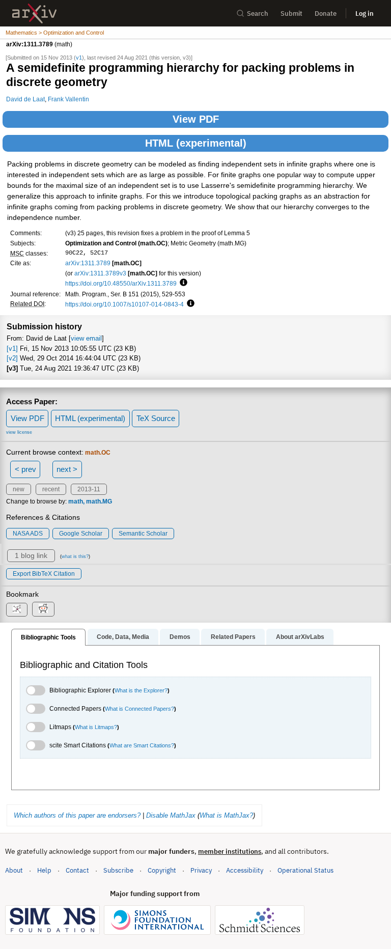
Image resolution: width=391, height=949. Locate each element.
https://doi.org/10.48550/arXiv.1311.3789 (121, 283)
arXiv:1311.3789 (87, 263)
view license (19, 432)
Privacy (201, 870)
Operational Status (305, 870)
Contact (77, 870)
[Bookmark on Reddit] (43, 609)
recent (51, 489)
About (14, 870)
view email (86, 338)
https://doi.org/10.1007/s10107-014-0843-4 (124, 304)
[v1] (12, 348)
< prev (25, 469)
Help (44, 870)
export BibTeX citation (44, 573)
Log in (364, 13)
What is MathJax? (226, 815)
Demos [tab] (180, 636)
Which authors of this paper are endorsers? (77, 815)
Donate (326, 13)
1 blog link (31, 555)
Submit (291, 13)
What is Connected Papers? (139, 709)
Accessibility (244, 870)
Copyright (162, 870)
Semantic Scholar (143, 533)
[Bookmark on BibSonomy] (16, 610)
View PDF (196, 119)
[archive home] (34, 13)
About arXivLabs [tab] (300, 636)
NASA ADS (28, 533)
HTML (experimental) (195, 143)
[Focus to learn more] (182, 283)
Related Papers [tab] (233, 636)
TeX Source (155, 418)
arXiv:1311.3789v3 (100, 273)
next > (67, 469)
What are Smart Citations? (141, 745)
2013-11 (88, 489)
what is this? (75, 556)
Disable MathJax (171, 815)
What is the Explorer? (141, 690)
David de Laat (25, 99)
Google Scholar (80, 533)
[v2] (12, 358)
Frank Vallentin (68, 99)
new (18, 489)
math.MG (99, 501)
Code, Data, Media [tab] (123, 636)
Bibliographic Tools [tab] (48, 637)
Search (257, 13)
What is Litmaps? (96, 727)
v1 (79, 57)
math (75, 501)
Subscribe (118, 870)
